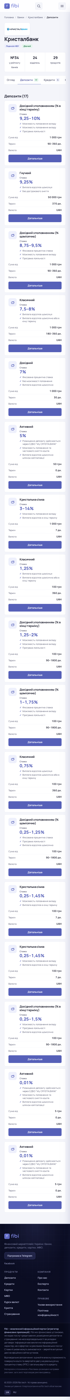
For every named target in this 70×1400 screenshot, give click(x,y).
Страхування (12, 1314)
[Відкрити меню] (62, 6)
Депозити (28, 80)
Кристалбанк (35, 17)
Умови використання (50, 1304)
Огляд (11, 80)
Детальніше (35, 158)
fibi (12, 6)
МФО (7, 1296)
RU (14, 1392)
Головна (9, 17)
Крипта (8, 1308)
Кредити (51, 80)
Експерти (43, 1283)
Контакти (43, 1290)
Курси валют (11, 1302)
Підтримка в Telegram (19, 1255)
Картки (8, 1290)
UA (7, 1392)
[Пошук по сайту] (38, 6)
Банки (20, 17)
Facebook (9, 1263)
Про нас (42, 1277)
